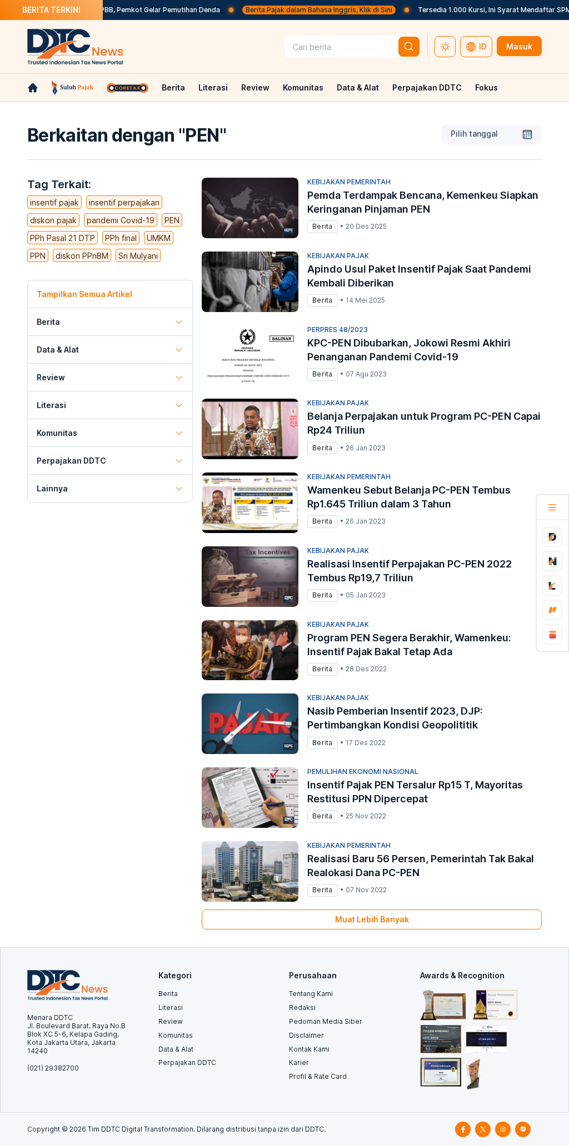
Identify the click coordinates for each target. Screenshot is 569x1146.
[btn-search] (409, 47)
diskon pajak (53, 220)
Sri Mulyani (138, 255)
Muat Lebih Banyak (372, 919)
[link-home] (32, 87)
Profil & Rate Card (318, 1076)
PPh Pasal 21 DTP (62, 238)
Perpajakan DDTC (427, 87)
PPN (38, 255)
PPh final (121, 238)
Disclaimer (306, 1035)
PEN (171, 220)
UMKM (159, 238)
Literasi (213, 87)
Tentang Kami (311, 993)
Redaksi (302, 1007)
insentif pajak (54, 202)
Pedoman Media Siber (325, 1021)
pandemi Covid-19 (120, 220)
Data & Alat (358, 87)
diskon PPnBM (82, 255)
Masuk (519, 46)
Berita (173, 87)
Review (255, 87)
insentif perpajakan (124, 202)
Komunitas (303, 87)
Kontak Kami (309, 1049)
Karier (299, 1062)
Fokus (486, 87)
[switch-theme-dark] (445, 46)
